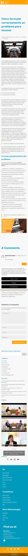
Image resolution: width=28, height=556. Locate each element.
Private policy (14, 552)
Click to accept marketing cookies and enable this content (14, 453)
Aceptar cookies (14, 279)
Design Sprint (5, 495)
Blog (3, 520)
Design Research (6, 500)
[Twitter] (8, 459)
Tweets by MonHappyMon (14, 453)
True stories (4, 373)
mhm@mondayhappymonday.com (11, 538)
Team (3, 482)
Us (3, 469)
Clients (4, 484)
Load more (14, 449)
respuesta (3, 137)
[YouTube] (18, 549)
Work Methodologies (11, 510)
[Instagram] (15, 549)
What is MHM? (5, 473)
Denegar (14, 282)
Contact (4, 486)
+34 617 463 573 (9, 536)
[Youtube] (18, 459)
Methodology (5, 475)
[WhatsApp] (22, 459)
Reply (24, 264)
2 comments (5, 38)
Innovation (23, 37)
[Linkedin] (11, 459)
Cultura (3, 361)
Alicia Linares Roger (7, 479)
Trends (3, 371)
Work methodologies (6, 375)
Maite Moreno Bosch (8, 37)
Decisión (3, 363)
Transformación (5, 369)
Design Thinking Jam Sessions (9, 502)
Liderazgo (3, 367)
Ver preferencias (14, 286)
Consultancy (7, 492)
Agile (3, 504)
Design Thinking (6, 497)
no (25, 71)
